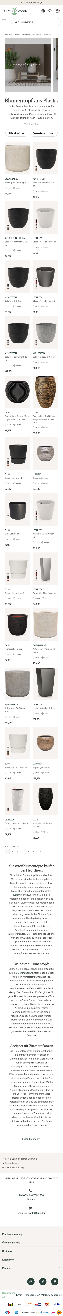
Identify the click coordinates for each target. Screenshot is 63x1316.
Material (29, 34)
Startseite (9, 34)
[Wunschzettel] (50, 11)
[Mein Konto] (43, 11)
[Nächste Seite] (40, 851)
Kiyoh (19, 1295)
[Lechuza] (46, 217)
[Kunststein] (46, 158)
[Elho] (17, 453)
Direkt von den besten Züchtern (32, 2)
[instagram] (31, 1281)
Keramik (17, 894)
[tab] (31, 1235)
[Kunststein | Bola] (17, 217)
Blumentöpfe (19, 34)
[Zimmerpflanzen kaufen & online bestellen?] (15, 11)
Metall (48, 891)
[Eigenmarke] (17, 158)
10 (34, 851)
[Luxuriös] (46, 453)
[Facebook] (42, 1281)
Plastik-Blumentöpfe (42, 34)
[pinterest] (54, 1281)
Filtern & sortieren (16, 133)
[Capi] (17, 392)
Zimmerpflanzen (22, 973)
